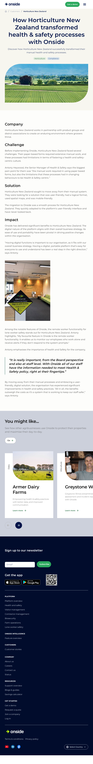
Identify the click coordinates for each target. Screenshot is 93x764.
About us (9, 661)
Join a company (12, 714)
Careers (8, 666)
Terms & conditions (14, 739)
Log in (8, 718)
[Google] (31, 582)
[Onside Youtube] (7, 748)
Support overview (13, 686)
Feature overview (13, 638)
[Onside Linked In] (13, 748)
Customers (15, 11)
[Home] (12, 4)
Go (8, 440)
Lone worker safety (14, 627)
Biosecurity (10, 618)
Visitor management (15, 610)
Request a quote (13, 710)
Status (8, 674)
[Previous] (8, 525)
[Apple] (13, 582)
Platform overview (13, 601)
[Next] (18, 525)
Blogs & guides (12, 690)
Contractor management (17, 614)
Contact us (10, 670)
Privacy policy (31, 739)
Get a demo (72, 4)
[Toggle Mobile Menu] (84, 4)
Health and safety (13, 605)
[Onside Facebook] (19, 748)
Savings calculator (13, 694)
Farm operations (13, 623)
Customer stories (13, 649)
